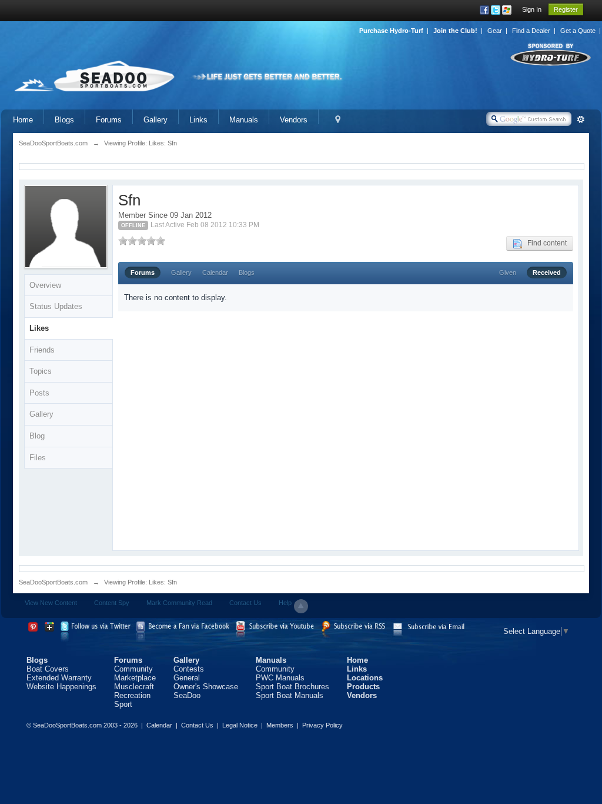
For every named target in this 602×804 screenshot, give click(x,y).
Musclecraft (134, 686)
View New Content (51, 602)
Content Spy (111, 602)
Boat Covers (47, 669)
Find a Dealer (531, 30)
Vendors (293, 119)
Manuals (243, 119)
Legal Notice (239, 725)
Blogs (64, 119)
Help (285, 602)
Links (198, 119)
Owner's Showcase (205, 686)
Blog (37, 435)
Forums (109, 119)
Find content (544, 243)
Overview (45, 285)
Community (133, 669)
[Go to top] (301, 606)
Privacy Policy (322, 725)
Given (507, 272)
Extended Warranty (59, 677)
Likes (39, 328)
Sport (123, 704)
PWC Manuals (280, 677)
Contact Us (245, 602)
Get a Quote (578, 30)
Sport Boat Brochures (292, 686)
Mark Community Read (179, 602)
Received (547, 272)
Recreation (132, 695)
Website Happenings (61, 686)
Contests (188, 669)
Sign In (531, 9)
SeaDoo (186, 695)
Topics (40, 371)
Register (566, 9)
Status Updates (55, 306)
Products (363, 686)
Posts (39, 392)
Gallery (155, 119)
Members (279, 725)
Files (37, 457)
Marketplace (135, 677)
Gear (494, 30)
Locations (365, 677)
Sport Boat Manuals (289, 695)
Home (23, 119)
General (186, 677)
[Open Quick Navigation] (338, 119)
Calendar (215, 272)
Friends (42, 349)
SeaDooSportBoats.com (53, 582)
